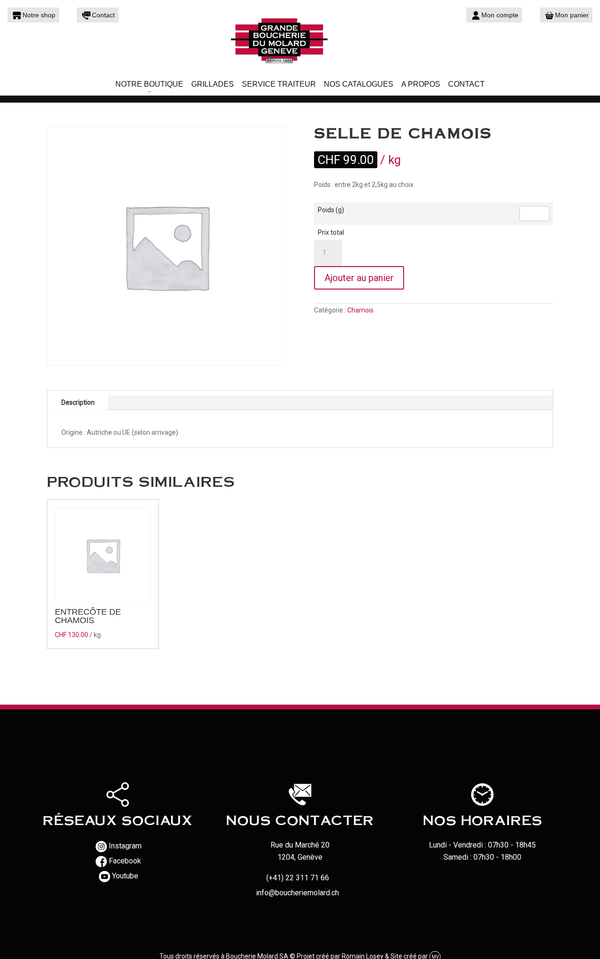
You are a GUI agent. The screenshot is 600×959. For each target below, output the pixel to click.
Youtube (125, 875)
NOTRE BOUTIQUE (149, 84)
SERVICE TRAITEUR (279, 84)
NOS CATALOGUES (358, 84)
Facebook (125, 860)
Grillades (212, 84)
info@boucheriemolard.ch (297, 892)
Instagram (125, 845)
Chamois (360, 310)
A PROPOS (420, 84)
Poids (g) (331, 210)
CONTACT (466, 84)
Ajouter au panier (359, 277)
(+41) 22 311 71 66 (297, 877)
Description (78, 402)
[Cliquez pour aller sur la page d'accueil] (300, 40)
